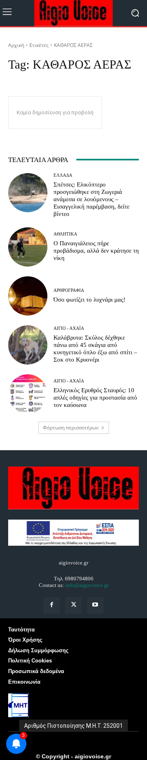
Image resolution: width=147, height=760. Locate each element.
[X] (73, 605)
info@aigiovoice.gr (87, 585)
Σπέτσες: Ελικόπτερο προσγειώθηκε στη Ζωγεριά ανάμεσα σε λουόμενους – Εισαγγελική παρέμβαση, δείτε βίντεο (91, 199)
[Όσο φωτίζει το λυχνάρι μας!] (27, 296)
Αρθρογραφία (68, 290)
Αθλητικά (65, 234)
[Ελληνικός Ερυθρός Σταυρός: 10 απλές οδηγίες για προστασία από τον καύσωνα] (27, 393)
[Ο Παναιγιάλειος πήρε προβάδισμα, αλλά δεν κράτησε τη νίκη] (27, 247)
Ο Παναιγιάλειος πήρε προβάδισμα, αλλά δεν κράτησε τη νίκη (96, 250)
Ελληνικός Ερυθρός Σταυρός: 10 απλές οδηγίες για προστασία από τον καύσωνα (95, 397)
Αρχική (16, 45)
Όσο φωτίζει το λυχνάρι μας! (89, 299)
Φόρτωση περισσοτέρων (71, 427)
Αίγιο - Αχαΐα (68, 328)
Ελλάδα (62, 175)
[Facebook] (52, 605)
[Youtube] (95, 605)
